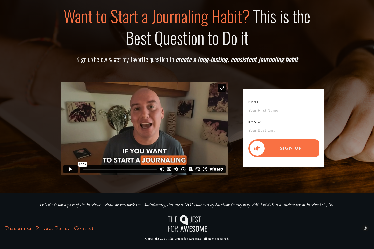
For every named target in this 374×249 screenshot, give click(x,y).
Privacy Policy (53, 228)
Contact (84, 228)
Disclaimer (18, 228)
